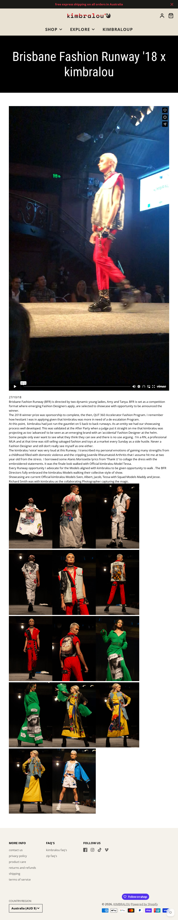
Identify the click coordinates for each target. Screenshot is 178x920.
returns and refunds (22, 868)
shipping (14, 874)
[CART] (171, 15)
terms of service (20, 879)
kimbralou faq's (56, 850)
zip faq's (51, 856)
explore (80, 29)
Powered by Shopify (144, 904)
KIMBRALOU (121, 904)
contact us (16, 850)
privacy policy (18, 856)
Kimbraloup (118, 29)
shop (51, 29)
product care (17, 862)
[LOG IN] (162, 15)
